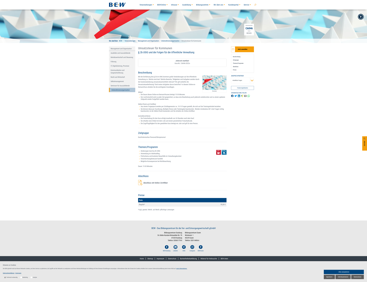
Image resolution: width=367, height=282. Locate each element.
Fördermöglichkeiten (242, 88)
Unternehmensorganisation (170, 41)
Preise (234, 70)
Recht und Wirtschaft (118, 77)
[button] (360, 16)
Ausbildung (186, 5)
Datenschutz (172, 259)
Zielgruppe (236, 60)
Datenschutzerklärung (8, 273)
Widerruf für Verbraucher (209, 259)
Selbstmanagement (117, 81)
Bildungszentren (202, 5)
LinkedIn (175, 251)
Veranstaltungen (146, 5)
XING (184, 251)
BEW (121, 41)
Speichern (329, 277)
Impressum (160, 259)
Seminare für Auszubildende (120, 86)
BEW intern (224, 259)
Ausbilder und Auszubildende (120, 53)
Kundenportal (233, 5)
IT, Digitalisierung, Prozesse (120, 66)
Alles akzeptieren (344, 272)
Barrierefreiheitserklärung (188, 259)
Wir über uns (218, 5)
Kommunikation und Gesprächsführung (117, 71)
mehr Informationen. (181, 268)
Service (246, 5)
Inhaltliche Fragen (237, 80)
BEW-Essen (201, 251)
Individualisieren (343, 277)
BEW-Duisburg (166, 251)
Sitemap (150, 259)
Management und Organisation (148, 41)
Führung (113, 62)
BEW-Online (161, 5)
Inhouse (174, 5)
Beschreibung (236, 56)
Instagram (192, 251)
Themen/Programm (238, 63)
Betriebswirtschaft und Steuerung (122, 57)
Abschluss (235, 66)
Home (142, 259)
